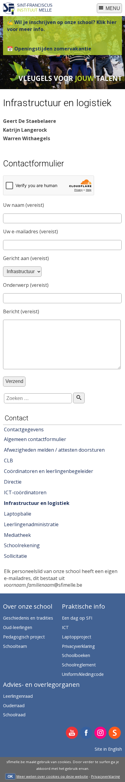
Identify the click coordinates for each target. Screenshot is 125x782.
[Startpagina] (9, 12)
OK (10, 776)
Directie (13, 481)
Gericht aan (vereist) (26, 258)
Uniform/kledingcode (83, 674)
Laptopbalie (17, 513)
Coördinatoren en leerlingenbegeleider (48, 471)
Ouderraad (14, 705)
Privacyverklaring (105, 776)
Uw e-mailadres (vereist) (30, 231)
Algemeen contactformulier (35, 439)
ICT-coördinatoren (25, 492)
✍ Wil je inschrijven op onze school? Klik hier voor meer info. (62, 25)
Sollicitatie (15, 556)
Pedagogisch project (24, 637)
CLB (8, 460)
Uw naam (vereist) (23, 205)
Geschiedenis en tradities (28, 618)
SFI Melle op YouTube (72, 733)
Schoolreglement (79, 665)
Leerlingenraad (18, 696)
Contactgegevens (24, 429)
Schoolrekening (22, 545)
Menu (112, 8)
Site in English (108, 749)
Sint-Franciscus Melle (34, 7)
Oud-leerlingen (17, 627)
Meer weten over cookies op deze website (52, 776)
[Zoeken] (78, 398)
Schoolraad (14, 715)
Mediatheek (17, 535)
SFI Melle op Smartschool (115, 733)
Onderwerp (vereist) (26, 285)
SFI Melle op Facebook (86, 733)
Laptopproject (76, 637)
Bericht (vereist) (21, 311)
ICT (65, 627)
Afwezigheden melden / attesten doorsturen (54, 450)
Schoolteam (15, 646)
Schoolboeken (76, 655)
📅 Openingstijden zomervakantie (49, 48)
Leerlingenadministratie (31, 524)
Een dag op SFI (77, 618)
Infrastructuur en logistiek (36, 503)
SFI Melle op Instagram (100, 733)
